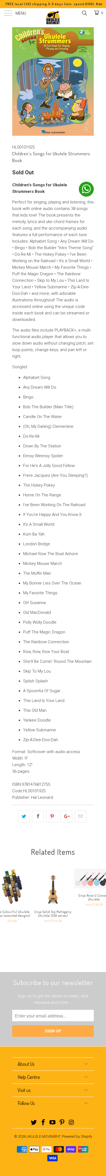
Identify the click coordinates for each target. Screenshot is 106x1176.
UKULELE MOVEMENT (43, 1136)
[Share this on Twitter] (24, 816)
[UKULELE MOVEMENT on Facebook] (43, 1123)
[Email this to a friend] (80, 816)
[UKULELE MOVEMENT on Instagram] (72, 1123)
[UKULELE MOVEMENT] (53, 17)
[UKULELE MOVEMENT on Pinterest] (62, 1123)
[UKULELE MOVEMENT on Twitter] (34, 1123)
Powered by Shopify (77, 1136)
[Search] (84, 13)
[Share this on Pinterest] (52, 816)
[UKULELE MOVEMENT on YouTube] (53, 1123)
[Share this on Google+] (66, 816)
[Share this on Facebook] (38, 816)
